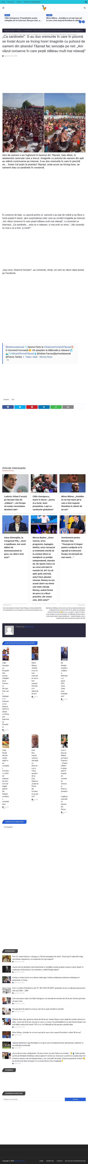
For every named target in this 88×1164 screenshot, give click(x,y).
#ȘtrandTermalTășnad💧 (24, 353)
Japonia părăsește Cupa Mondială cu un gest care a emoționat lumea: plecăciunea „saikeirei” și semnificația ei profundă (47, 1044)
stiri (13, 399)
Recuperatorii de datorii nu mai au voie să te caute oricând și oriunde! (38, 1009)
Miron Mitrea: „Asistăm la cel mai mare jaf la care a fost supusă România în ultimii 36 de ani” (64, 19)
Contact (18, 2)
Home (41, 1161)
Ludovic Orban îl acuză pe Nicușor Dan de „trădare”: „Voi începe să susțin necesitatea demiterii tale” (15, 503)
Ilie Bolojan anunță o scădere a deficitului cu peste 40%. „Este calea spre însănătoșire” (64, 679)
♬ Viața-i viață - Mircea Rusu (37, 357)
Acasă (3, 2)
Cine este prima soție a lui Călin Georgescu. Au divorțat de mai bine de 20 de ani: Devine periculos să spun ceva (48, 999)
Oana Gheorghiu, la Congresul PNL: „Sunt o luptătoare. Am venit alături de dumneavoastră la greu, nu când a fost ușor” (15, 547)
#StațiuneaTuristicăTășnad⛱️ (59, 347)
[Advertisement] (44, 73)
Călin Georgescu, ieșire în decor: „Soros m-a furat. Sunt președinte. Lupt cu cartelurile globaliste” (44, 503)
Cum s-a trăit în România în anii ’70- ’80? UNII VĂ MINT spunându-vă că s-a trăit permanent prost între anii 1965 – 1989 (48, 989)
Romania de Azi (19, 1161)
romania (19, 30)
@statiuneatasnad (15, 347)
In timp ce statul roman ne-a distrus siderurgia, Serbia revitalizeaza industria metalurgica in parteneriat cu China (46, 979)
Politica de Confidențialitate (32, 2)
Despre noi (10, 2)
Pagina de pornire (9, 30)
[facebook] (86, 2)
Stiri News (29, 627)
